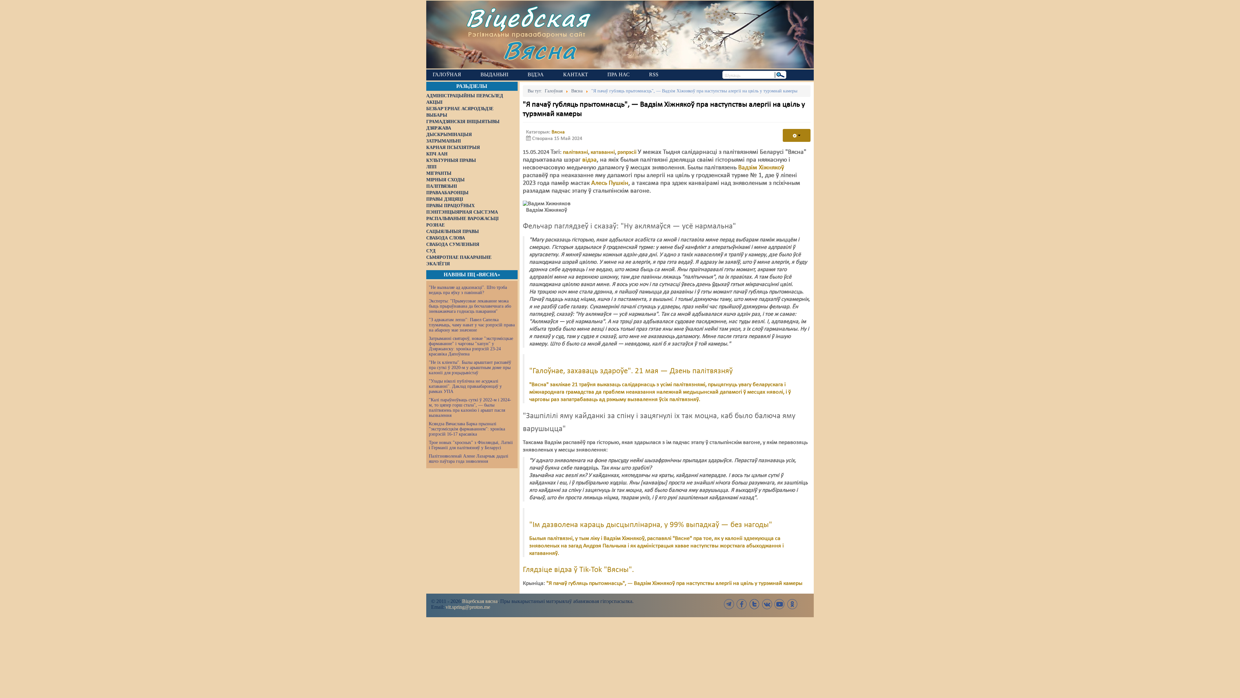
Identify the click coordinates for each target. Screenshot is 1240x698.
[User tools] (797, 135)
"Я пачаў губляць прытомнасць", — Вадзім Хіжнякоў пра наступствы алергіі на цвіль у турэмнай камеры (674, 583)
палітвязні (575, 152)
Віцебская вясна (480, 601)
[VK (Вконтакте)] (766, 604)
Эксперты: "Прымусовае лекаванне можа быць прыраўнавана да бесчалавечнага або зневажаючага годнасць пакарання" (470, 306)
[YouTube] (779, 604)
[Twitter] (754, 604)
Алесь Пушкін (609, 183)
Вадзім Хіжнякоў (761, 167)
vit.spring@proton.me (468, 607)
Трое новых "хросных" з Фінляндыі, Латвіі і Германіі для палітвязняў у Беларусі (471, 445)
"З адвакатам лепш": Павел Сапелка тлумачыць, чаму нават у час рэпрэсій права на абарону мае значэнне (472, 325)
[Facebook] (741, 604)
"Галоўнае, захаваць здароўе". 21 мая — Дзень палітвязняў (631, 371)
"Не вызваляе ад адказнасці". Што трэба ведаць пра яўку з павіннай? (468, 290)
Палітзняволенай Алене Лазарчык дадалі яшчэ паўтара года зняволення (468, 459)
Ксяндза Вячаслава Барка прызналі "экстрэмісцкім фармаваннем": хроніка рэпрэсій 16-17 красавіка (467, 429)
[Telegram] (729, 604)
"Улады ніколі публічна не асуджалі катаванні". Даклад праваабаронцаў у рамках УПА (465, 386)
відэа (589, 160)
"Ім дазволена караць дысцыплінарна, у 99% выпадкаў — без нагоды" (650, 525)
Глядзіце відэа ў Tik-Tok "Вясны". (578, 570)
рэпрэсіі (626, 152)
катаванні (603, 152)
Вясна (539, 50)
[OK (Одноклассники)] (792, 604)
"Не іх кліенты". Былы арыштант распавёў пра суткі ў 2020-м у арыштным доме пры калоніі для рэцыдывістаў (470, 367)
